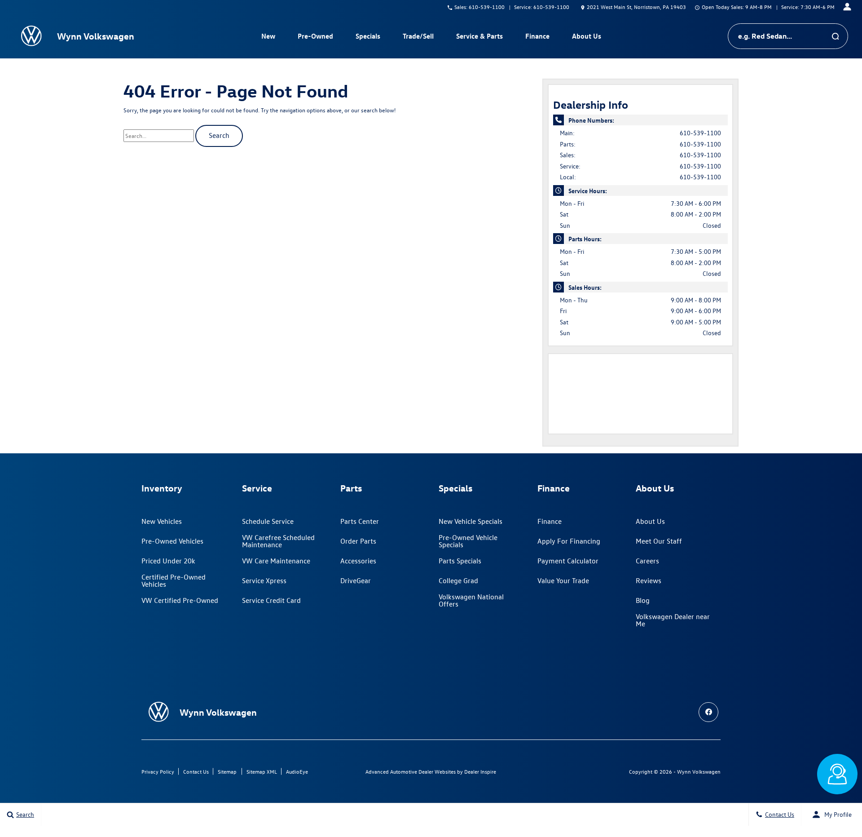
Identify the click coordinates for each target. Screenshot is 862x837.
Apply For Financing (568, 540)
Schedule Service (268, 521)
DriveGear (355, 580)
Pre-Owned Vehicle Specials (468, 541)
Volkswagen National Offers (471, 600)
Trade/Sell (418, 35)
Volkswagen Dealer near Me (673, 620)
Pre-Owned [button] (315, 37)
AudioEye (297, 771)
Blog (643, 600)
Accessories (358, 560)
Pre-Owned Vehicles (172, 540)
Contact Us (196, 771)
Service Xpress (264, 580)
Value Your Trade (563, 580)
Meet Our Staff (659, 540)
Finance (549, 521)
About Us (650, 521)
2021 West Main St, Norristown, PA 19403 (636, 6)
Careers (647, 560)
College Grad (458, 580)
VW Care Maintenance (276, 560)
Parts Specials (460, 560)
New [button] (269, 37)
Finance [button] (537, 37)
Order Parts (358, 540)
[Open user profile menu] (847, 6)
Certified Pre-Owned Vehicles (173, 580)
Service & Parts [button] (479, 37)
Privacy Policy (157, 771)
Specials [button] (367, 37)
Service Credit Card (271, 600)
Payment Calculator (567, 560)
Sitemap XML (261, 771)
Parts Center (359, 521)
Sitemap (227, 771)
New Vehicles (161, 521)
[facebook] (708, 712)
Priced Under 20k (168, 560)
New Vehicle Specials (470, 521)
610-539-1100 (700, 132)
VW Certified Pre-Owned (179, 600)
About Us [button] (586, 37)
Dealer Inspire (480, 771)
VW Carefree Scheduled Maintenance (278, 541)
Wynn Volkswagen (699, 771)
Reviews (648, 580)
